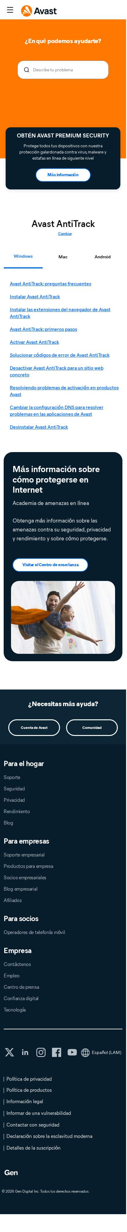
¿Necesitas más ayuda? (63, 704)
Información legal (24, 1101)
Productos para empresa (28, 866)
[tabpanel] (65, 355)
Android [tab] (103, 257)
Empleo (11, 976)
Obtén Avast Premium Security (63, 135)
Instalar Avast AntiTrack (35, 297)
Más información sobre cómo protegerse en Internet (56, 479)
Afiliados (12, 900)
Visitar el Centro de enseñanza (50, 564)
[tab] (64, 355)
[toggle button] (9, 10)
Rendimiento (17, 811)
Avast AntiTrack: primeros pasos (43, 329)
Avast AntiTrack (63, 223)
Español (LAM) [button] (106, 1052)
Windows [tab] (23, 256)
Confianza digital (21, 998)
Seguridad (14, 789)
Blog (8, 823)
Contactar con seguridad (32, 1125)
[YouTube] (72, 1052)
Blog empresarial (20, 889)
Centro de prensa (21, 987)
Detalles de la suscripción (33, 1148)
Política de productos (29, 1090)
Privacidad (14, 800)
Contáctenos (17, 964)
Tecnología (15, 1010)
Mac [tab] (63, 257)
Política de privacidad (29, 1079)
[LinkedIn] (25, 1052)
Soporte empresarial (24, 855)
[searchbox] (63, 70)
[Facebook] (56, 1052)
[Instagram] (41, 1052)
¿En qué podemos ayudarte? (63, 41)
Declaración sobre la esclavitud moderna (49, 1136)
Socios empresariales (25, 877)
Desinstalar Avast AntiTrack (39, 427)
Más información (63, 174)
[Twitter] (9, 1052)
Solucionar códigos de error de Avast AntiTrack (60, 355)
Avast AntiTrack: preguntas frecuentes (50, 284)
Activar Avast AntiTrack (34, 342)
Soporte (12, 777)
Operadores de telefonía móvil (34, 932)
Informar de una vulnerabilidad (38, 1113)
